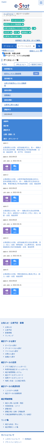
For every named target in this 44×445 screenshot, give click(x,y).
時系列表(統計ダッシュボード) (16, 369)
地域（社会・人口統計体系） (16, 381)
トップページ (8, 14)
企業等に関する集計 (11, 105)
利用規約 (28, 439)
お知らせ (8, 327)
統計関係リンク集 (11, 427)
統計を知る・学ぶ (11, 424)
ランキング (9, 335)
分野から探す (10, 354)
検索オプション (8, 50)
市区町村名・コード (12, 406)
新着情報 (8, 333)
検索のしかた (35, 51)
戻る (5, 64)
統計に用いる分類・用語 (14, 403)
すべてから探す (11, 345)
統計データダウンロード (14, 375)
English (4, 2)
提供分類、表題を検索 (12, 53)
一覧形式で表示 (36, 64)
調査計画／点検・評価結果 (15, 411)
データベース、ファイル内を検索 (17, 55)
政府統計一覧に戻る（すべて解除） (28, 40)
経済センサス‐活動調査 (12, 74)
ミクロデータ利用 (11, 390)
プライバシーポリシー (13, 442)
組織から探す (10, 357)
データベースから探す (13, 348)
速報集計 (7, 95)
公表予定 (8, 330)
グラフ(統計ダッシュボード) (15, 366)
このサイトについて (12, 439)
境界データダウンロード (14, 378)
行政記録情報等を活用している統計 (18, 414)
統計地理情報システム (13, 372)
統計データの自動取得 (13, 393)
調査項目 (8, 409)
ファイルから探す (11, 351)
